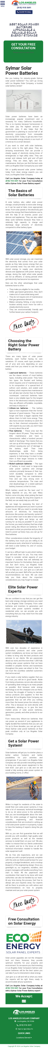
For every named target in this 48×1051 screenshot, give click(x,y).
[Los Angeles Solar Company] (24, 1012)
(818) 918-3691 (24, 7)
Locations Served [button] (23, 1038)
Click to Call (25, 12)
